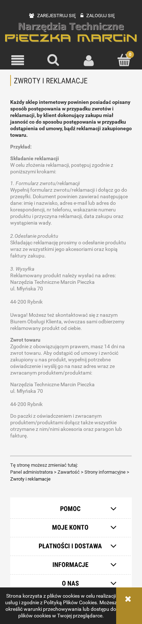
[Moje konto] (89, 60)
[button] (18, 60)
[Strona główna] (71, 32)
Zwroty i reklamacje (30, 479)
